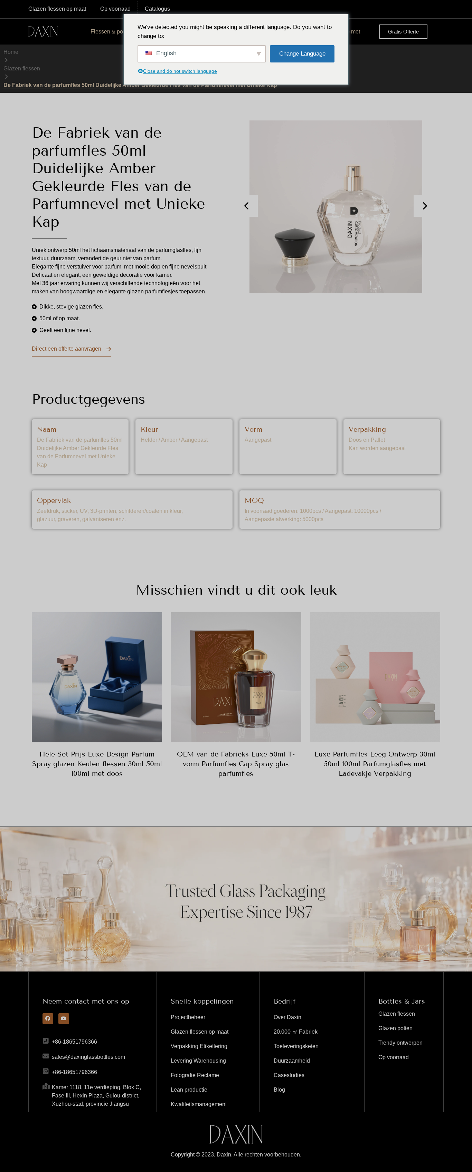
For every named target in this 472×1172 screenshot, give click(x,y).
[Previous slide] (247, 206)
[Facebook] (48, 1018)
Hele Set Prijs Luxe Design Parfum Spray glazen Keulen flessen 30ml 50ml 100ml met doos (97, 764)
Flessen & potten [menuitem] (111, 32)
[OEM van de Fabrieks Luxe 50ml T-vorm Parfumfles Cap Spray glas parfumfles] (236, 677)
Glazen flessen (21, 68)
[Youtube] (63, 1018)
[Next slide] (424, 206)
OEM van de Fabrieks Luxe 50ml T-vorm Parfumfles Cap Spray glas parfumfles (236, 764)
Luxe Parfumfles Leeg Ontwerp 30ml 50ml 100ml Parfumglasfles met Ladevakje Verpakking (374, 764)
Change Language (302, 53)
